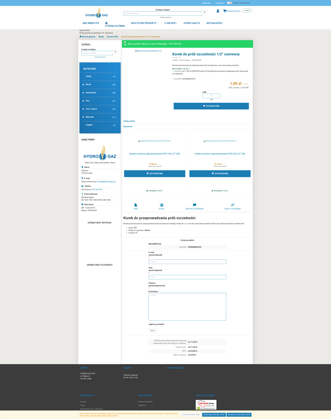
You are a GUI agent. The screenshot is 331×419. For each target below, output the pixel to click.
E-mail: (155, 253)
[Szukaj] (205, 12)
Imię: (155, 269)
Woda (101, 36)
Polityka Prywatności (145, 402)
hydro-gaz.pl (85, 381)
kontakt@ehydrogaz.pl (106, 182)
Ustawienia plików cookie (191, 415)
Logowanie (220, 3)
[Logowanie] (218, 10)
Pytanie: (157, 284)
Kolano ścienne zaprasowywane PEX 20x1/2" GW (220, 153)
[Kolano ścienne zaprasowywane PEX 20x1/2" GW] (220, 141)
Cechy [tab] (161, 209)
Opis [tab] (136, 209)
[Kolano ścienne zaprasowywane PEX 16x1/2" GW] (154, 141)
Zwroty (82, 405)
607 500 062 (97, 189)
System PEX (112, 36)
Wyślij (152, 330)
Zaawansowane (165, 17)
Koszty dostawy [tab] (233, 209)
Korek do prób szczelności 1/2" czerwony (140, 36)
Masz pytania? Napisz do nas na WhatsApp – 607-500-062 (154, 44)
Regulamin (142, 405)
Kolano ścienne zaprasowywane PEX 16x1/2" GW (155, 153)
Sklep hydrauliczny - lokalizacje (91, 409)
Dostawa (83, 402)
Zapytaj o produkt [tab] (194, 209)
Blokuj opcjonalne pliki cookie (214, 415)
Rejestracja (206, 3)
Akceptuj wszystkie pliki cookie (239, 415)
